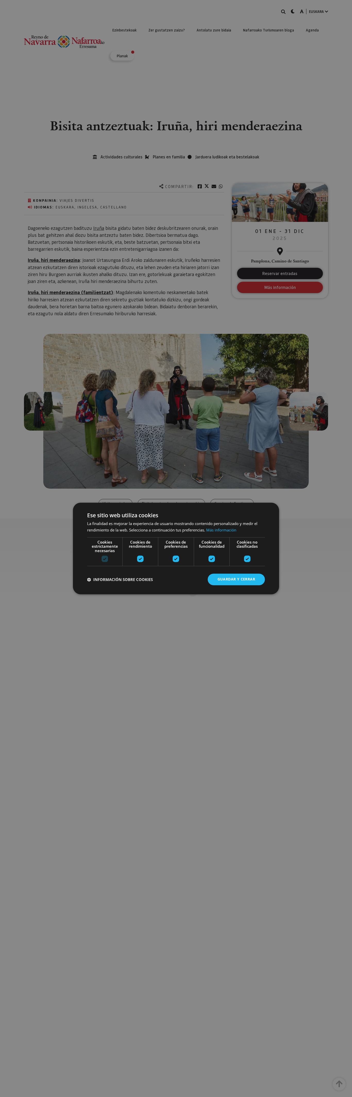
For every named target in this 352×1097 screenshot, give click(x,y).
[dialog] (176, 548)
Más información (221, 530)
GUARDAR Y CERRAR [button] (236, 579)
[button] (120, 579)
